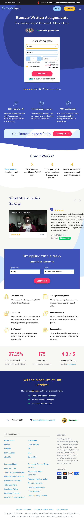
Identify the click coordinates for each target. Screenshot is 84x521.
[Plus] (39, 58)
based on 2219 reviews (53, 89)
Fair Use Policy (62, 509)
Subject (46, 267)
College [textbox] (30, 52)
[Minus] (28, 58)
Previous (75, 200)
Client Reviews (33, 445)
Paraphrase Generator (12, 481)
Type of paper (14, 267)
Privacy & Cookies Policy (43, 509)
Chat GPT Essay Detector (37, 496)
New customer (34, 66)
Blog (29, 453)
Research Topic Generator (14, 477)
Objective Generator (35, 483)
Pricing (7, 445)
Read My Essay (10, 468)
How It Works (9, 440)
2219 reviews (71, 364)
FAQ (29, 449)
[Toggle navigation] (80, 8)
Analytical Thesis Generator (14, 497)
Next (80, 200)
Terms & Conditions (23, 509)
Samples (7, 449)
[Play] (28, 221)
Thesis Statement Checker (14, 472)
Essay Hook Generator (36, 487)
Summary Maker (10, 464)
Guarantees (32, 440)
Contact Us (32, 457)
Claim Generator (34, 491)
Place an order (11, 169)
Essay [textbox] (29, 46)
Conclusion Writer (11, 489)
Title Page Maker (10, 485)
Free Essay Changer (11, 493)
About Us (7, 457)
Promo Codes (9, 453)
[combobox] (42, 46)
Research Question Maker (38, 479)
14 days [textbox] (47, 59)
